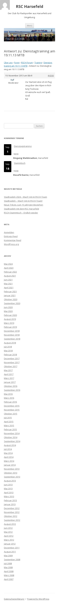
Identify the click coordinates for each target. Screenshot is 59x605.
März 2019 (9, 323)
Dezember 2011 (12, 547)
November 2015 (12, 409)
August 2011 (10, 551)
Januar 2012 (10, 543)
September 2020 (12, 303)
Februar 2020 (10, 315)
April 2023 (8, 267)
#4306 (51, 75)
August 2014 (10, 445)
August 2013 (10, 480)
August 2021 (10, 275)
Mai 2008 (8, 567)
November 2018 (12, 334)
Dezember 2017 (12, 358)
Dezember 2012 (12, 508)
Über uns (8, 62)
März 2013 (9, 496)
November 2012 (12, 512)
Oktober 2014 (10, 437)
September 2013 (12, 476)
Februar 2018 (10, 354)
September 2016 (12, 390)
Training (38, 62)
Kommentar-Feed (12, 240)
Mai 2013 (8, 488)
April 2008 (8, 571)
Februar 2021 (10, 291)
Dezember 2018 (12, 330)
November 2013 (12, 468)
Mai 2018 (8, 350)
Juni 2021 (8, 279)
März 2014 (9, 460)
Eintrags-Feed (11, 236)
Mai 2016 (8, 393)
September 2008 (12, 559)
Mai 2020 (8, 311)
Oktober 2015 (10, 413)
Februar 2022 (10, 271)
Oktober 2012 (10, 516)
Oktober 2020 (10, 299)
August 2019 (10, 319)
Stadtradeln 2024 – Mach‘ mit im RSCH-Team (25, 196)
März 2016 (9, 397)
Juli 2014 (8, 449)
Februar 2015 (10, 429)
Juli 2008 (8, 563)
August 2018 (10, 342)
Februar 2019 (10, 326)
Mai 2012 (8, 531)
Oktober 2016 (10, 386)
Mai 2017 (8, 370)
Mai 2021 (8, 283)
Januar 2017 (10, 382)
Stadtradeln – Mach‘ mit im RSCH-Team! (23, 200)
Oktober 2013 (10, 472)
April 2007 (8, 579)
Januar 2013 (10, 504)
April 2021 (8, 287)
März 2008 (9, 575)
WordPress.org (11, 244)
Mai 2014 (8, 453)
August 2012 (10, 524)
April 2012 (8, 535)
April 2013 (8, 492)
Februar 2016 (10, 401)
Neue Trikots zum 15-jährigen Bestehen (23, 204)
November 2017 (12, 362)
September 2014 (12, 441)
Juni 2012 (8, 528)
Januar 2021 (10, 295)
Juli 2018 (8, 346)
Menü (29, 25)
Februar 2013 (10, 500)
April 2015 (8, 421)
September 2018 (12, 338)
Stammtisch (19, 163)
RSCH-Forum (27, 62)
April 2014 (8, 457)
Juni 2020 (8, 307)
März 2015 (9, 425)
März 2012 (9, 539)
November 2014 (12, 433)
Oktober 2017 (10, 366)
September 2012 (12, 520)
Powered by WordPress (38, 599)
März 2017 (9, 378)
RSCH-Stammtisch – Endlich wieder (21, 212)
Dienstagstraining (22, 146)
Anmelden (9, 232)
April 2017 (8, 374)
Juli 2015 (8, 417)
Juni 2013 (8, 484)
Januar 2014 (10, 464)
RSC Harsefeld (29, 6)
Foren (17, 62)
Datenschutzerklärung (14, 599)
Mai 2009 (8, 555)
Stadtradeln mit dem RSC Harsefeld (21, 208)
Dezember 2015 (12, 405)
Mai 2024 (8, 263)
